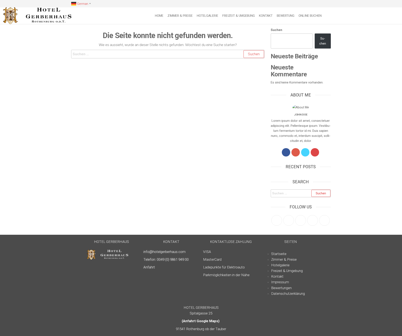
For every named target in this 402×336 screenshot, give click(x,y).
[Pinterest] (300, 220)
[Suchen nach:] (167, 54)
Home (159, 16)
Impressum (280, 282)
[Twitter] (305, 152)
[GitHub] (312, 220)
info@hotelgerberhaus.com (164, 252)
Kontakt (266, 16)
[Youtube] (315, 152)
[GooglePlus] (295, 152)
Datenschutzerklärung (288, 293)
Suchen (276, 30)
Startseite (278, 254)
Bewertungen (281, 288)
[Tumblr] (324, 220)
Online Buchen (310, 16)
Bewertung (285, 16)
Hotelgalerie (207, 16)
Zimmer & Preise (180, 16)
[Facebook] (286, 152)
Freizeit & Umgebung (238, 16)
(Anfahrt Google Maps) (201, 321)
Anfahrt (149, 267)
